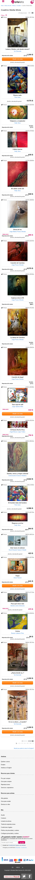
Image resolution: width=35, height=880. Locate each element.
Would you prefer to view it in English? (24, 748)
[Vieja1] (17, 566)
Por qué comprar (5, 778)
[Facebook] (29, 876)
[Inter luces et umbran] (17, 540)
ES (12, 867)
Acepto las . (14, 845)
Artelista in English (6, 767)
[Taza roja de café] (17, 395)
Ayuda (3, 815)
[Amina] (17, 621)
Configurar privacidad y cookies (10, 833)
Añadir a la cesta (18, 59)
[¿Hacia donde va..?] (17, 657)
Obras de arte (8, 5)
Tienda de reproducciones (8, 824)
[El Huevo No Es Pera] (17, 424)
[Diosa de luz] (17, 214)
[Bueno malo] (17, 80)
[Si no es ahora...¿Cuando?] (17, 705)
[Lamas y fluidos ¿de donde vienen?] (17, 32)
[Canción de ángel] (17, 361)
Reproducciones (5, 784)
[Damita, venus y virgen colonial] (17, 457)
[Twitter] (24, 876)
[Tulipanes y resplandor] (17, 112)
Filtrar (3, 15)
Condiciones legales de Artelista (17, 845)
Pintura (14, 5)
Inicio (2, 5)
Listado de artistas (6, 821)
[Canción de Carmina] (17, 251)
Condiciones (24, 847)
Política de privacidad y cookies (10, 830)
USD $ (18, 867)
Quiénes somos (5, 761)
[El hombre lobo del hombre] (17, 493)
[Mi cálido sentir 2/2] (17, 174)
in (22, 867)
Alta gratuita (4, 798)
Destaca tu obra (5, 804)
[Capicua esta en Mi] (17, 285)
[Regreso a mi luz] (17, 517)
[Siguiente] (32, 13)
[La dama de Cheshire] (17, 322)
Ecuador (19, 5)
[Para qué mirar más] (17, 597)
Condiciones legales (6, 827)
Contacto (3, 818)
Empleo (3, 764)
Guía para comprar (6, 781)
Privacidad (18, 847)
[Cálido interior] (17, 139)
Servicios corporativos (7, 787)
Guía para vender (6, 801)
